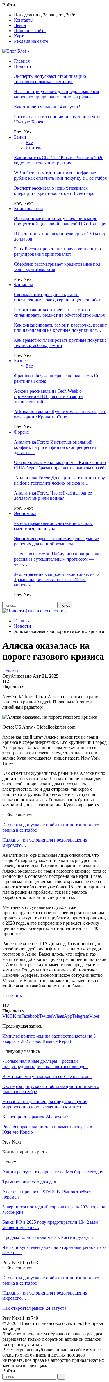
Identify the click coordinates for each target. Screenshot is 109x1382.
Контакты (23, 20)
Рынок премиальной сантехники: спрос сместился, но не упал (53, 526)
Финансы (23, 284)
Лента (20, 25)
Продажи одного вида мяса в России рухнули (47, 1237)
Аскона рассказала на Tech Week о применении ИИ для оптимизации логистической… (48, 396)
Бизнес (21, 360)
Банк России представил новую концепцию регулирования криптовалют (57, 251)
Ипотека (34, 147)
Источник (12, 995)
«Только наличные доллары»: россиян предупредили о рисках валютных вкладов (45, 1064)
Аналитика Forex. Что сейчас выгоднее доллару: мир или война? (53, 495)
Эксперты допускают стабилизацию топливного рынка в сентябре (50, 79)
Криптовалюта (28, 208)
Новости (22, 66)
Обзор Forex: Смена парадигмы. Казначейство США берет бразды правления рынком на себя (60, 465)
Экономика (25, 513)
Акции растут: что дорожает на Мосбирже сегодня (52, 1171)
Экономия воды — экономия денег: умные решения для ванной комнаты (56, 541)
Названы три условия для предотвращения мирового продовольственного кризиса (56, 94)
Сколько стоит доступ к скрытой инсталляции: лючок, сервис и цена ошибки (57, 297)
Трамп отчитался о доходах (29, 1181)
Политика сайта (30, 30)
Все (29, 142)
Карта (20, 35)
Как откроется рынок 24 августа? (47, 106)
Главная (22, 61)
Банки (20, 137)
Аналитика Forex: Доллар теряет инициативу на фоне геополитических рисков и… (59, 480)
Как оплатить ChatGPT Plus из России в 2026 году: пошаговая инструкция (58, 160)
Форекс (21, 432)
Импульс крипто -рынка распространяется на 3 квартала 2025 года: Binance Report (49, 1039)
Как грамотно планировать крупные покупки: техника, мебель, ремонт (60, 343)
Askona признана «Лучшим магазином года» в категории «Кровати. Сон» (60, 414)
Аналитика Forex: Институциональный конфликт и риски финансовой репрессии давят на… (55, 447)
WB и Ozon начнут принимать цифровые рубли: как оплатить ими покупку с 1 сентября (60, 175)
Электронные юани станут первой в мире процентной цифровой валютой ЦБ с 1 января (60, 221)
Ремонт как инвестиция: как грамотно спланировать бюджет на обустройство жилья (59, 312)
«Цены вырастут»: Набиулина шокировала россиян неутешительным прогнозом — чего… (56, 559)
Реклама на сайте (31, 41)
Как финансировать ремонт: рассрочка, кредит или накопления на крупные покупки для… (60, 327)
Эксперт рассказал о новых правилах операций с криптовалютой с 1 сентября (54, 191)
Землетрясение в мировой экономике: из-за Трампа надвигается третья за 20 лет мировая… (57, 579)
